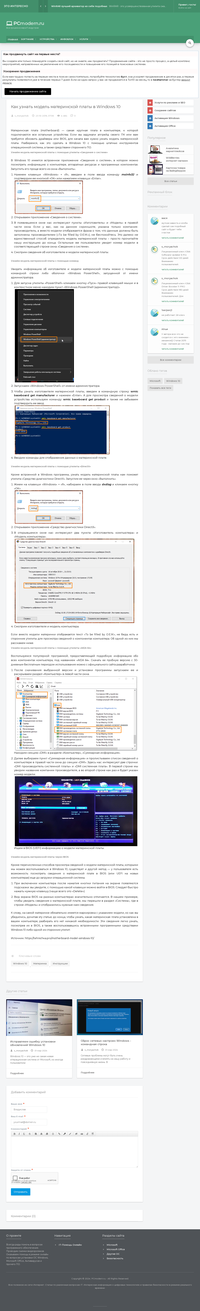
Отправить (21, 1191)
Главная (13, 39)
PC (25, 23)
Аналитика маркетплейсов (175, 150)
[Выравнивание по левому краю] (36, 1134)
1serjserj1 (167, 310)
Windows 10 (20, 963)
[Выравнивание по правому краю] (47, 1134)
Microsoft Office (116, 1249)
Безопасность (115, 1258)
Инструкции (60, 963)
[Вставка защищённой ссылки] (65, 1134)
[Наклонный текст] (19, 1134)
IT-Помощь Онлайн (70, 1244)
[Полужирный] (14, 1134)
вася (165, 218)
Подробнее (17, 1073)
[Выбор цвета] (70, 1134)
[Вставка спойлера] (93, 1134)
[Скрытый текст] (76, 1134)
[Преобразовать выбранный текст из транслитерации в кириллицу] (87, 1134)
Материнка (40, 963)
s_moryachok (19, 1050)
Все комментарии (170, 360)
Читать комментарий (173, 238)
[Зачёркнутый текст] (29, 1134)
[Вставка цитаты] (82, 1134)
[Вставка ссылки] (59, 1134)
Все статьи (170, 181)
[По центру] (41, 1134)
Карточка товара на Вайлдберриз (175, 169)
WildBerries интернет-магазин (177, 159)
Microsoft (155, 381)
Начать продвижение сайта (27, 91)
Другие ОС (113, 1254)
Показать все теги (160, 388)
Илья (165, 329)
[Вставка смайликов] (53, 1134)
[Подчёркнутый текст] (24, 1134)
